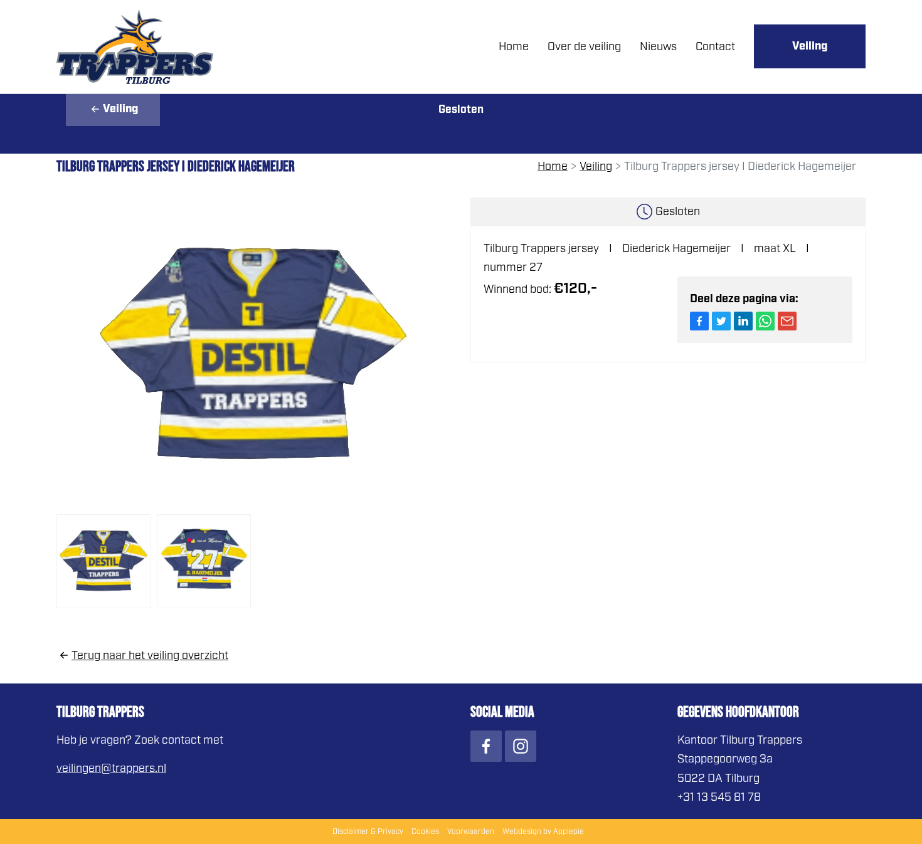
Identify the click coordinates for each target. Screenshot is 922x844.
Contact (715, 46)
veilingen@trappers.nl (111, 768)
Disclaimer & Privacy (367, 831)
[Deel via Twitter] (721, 321)
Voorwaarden (470, 831)
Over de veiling (584, 46)
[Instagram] (520, 746)
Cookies (425, 831)
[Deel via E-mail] (787, 321)
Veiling (809, 46)
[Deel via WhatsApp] (765, 321)
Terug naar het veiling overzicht (150, 655)
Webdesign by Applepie (543, 831)
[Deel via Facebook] (699, 321)
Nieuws (658, 46)
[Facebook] (486, 746)
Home (514, 46)
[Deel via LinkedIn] (743, 321)
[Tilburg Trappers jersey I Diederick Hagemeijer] (254, 354)
